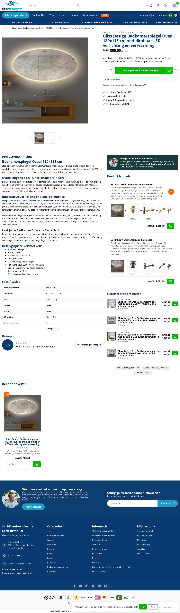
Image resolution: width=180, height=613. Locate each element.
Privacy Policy (98, 553)
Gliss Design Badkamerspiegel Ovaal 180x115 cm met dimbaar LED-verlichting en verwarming (53, 28)
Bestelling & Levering (101, 540)
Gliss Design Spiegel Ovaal (156, 368)
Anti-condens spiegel (128, 368)
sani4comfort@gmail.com (20, 563)
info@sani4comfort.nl (160, 164)
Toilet (49, 531)
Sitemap (96, 562)
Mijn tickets (142, 540)
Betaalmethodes (99, 549)
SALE (104, 15)
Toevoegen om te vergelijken (115, 85)
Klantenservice (89, 15)
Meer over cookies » (167, 607)
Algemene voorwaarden (103, 531)
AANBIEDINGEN (54, 571)
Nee (153, 607)
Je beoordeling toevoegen (88, 344)
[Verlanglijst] (165, 5)
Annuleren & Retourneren (103, 535)
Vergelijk (141, 549)
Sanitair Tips (38, 15)
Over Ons (96, 544)
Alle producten (143, 553)
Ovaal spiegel (142, 373)
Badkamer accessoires (57, 567)
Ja (143, 607)
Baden (50, 553)
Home (4, 28)
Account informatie (146, 531)
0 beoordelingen (137, 32)
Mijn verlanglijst (144, 544)
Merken (73, 15)
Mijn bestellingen (144, 535)
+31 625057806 (127, 166)
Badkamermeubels (55, 535)
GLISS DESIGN (109, 32)
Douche (50, 549)
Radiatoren (52, 562)
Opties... (133, 219)
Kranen (50, 558)
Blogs (158, 22)
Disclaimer (97, 558)
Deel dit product (137, 85)
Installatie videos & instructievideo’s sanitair (112, 567)
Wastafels (51, 544)
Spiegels (51, 540)
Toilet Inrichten (57, 15)
